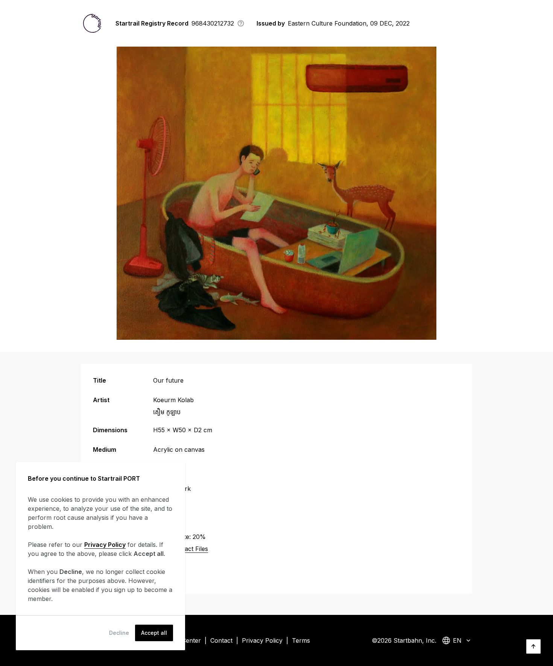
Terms (301, 640)
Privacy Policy (262, 640)
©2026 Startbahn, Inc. (404, 640)
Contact (221, 640)
